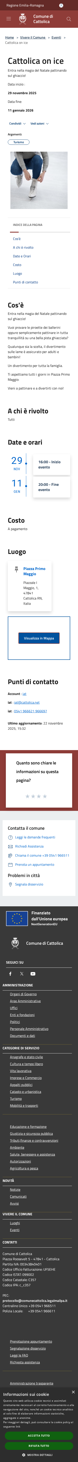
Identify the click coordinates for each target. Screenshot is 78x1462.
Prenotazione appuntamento (31, 1341)
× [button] (73, 1392)
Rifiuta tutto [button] (39, 1446)
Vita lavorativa (20, 1070)
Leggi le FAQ (19, 1355)
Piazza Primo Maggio (34, 571)
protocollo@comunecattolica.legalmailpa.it (35, 1300)
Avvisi (14, 1203)
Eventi (56, 37)
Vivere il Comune (33, 37)
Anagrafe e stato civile (26, 1057)
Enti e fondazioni (22, 1014)
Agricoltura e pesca (24, 1168)
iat (24, 693)
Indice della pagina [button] (27, 224)
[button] (38, 1455)
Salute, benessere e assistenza (32, 1154)
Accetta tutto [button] (39, 1435)
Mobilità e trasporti (24, 1105)
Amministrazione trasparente (31, 1383)
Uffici (14, 1007)
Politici (15, 1021)
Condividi (15, 123)
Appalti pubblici (21, 1084)
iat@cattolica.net (27, 702)
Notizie (15, 1189)
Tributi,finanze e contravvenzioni (34, 1140)
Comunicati (18, 1196)
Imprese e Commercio (26, 1077)
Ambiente (17, 1147)
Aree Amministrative (25, 1001)
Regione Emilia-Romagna (25, 5)
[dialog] (39, 1425)
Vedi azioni (38, 123)
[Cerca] (69, 19)
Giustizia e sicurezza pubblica (31, 1133)
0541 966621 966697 (30, 711)
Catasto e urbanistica (25, 1091)
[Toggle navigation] (8, 18)
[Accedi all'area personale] (61, 5)
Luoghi (15, 1222)
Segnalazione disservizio (28, 1348)
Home (9, 37)
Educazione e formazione (28, 1126)
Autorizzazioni (20, 1161)
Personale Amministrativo (29, 1028)
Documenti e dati (22, 1035)
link (18, 1426)
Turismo (16, 1098)
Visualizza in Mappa (39, 638)
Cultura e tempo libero (26, 1063)
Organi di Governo (23, 994)
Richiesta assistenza (25, 1362)
